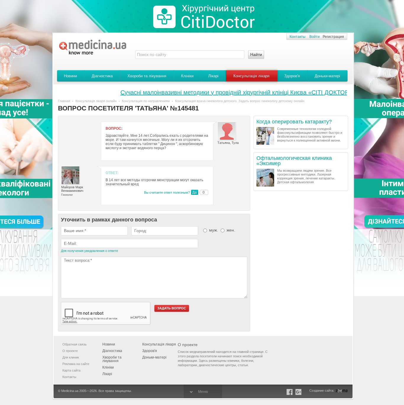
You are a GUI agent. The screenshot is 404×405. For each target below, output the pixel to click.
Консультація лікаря (251, 76)
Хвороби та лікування (146, 76)
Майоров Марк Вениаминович (72, 188)
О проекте (70, 351)
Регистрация (333, 37)
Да (194, 192)
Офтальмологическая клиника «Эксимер (294, 160)
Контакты (298, 37)
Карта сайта (71, 370)
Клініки (187, 76)
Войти (314, 37)
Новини (70, 76)
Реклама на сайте (75, 364)
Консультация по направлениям (146, 101)
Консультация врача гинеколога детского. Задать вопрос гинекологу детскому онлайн (239, 101)
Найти (256, 54)
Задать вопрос (171, 308)
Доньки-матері (327, 76)
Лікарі (213, 76)
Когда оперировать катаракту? (294, 122)
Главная (64, 101)
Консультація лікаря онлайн (96, 101)
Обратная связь (74, 344)
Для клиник (70, 357)
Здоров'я (292, 76)
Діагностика (102, 76)
